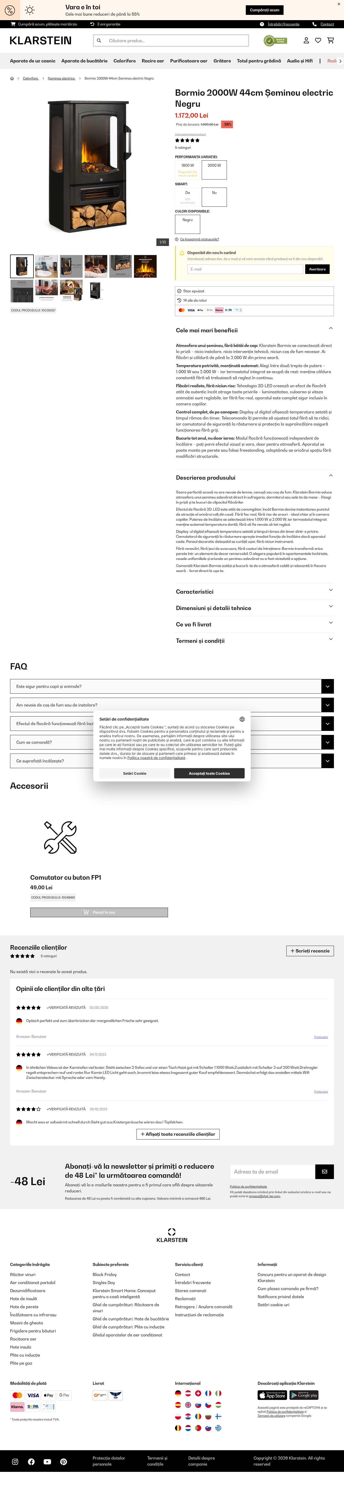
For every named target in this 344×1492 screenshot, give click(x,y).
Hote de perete (24, 1306)
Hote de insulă (23, 1298)
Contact (327, 24)
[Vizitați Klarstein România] (198, 1416)
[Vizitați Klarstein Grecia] (218, 1428)
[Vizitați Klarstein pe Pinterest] (63, 1461)
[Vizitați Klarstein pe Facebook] (31, 1461)
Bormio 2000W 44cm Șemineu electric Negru (119, 78)
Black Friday (105, 1274)
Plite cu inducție (25, 1355)
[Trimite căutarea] (99, 41)
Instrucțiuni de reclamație (199, 1314)
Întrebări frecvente (283, 24)
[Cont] (306, 40)
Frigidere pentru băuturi (33, 1330)
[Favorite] (318, 40)
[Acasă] (16, 78)
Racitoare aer (23, 1338)
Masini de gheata (26, 1322)
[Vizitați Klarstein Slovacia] (198, 1405)
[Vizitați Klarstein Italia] (218, 1393)
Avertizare (317, 269)
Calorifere (31, 78)
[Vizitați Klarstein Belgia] (178, 1428)
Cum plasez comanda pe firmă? (288, 1288)
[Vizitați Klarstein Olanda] (188, 1428)
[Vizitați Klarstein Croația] (188, 1416)
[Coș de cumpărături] (330, 40)
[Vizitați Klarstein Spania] (178, 1405)
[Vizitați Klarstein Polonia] (178, 1416)
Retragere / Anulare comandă (203, 1306)
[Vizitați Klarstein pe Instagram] (15, 1461)
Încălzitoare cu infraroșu (33, 1314)
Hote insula (20, 1346)
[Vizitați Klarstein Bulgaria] (208, 1416)
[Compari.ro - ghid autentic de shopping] (275, 40)
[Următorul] (340, 61)
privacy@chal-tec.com (264, 1196)
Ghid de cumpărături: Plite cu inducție (128, 1326)
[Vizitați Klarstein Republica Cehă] (208, 1405)
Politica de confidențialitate (248, 1186)
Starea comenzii (190, 1290)
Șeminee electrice (62, 78)
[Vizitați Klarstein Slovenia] (208, 1428)
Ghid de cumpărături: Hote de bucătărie (131, 1318)
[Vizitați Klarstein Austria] (188, 1393)
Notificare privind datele (281, 1296)
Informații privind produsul (190, 134)
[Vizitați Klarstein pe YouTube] (47, 1461)
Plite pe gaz (21, 1363)
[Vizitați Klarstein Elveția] (198, 1393)
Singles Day (104, 1282)
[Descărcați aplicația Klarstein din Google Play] (304, 1395)
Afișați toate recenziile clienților (180, 1134)
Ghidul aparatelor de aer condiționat (127, 1334)
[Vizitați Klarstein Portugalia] (198, 1428)
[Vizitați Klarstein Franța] (208, 1393)
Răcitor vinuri (23, 1274)
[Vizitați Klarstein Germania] (178, 1393)
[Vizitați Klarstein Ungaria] (218, 1405)
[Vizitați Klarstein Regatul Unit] (188, 1405)
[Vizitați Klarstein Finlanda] (218, 1416)
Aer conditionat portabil (32, 1282)
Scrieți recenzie (312, 950)
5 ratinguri (183, 148)
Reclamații (185, 1298)
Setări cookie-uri (273, 1304)
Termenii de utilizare (271, 1415)
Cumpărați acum (264, 10)
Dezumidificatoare (27, 1290)
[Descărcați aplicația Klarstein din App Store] (272, 1395)
